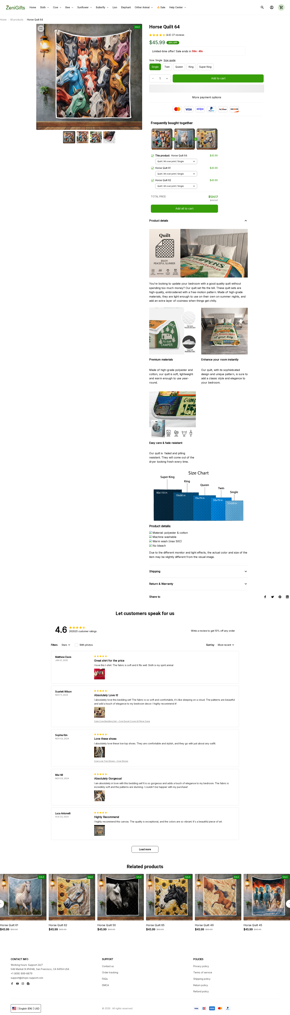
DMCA (105, 985)
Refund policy (201, 991)
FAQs (105, 978)
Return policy (200, 985)
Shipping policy (201, 978)
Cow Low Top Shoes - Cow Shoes (111, 761)
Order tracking (110, 972)
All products (16, 19)
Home (3, 19)
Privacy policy (201, 966)
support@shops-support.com (27, 977)
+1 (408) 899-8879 (21, 973)
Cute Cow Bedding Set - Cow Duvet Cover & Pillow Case (122, 721)
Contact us (108, 966)
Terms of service (202, 972)
